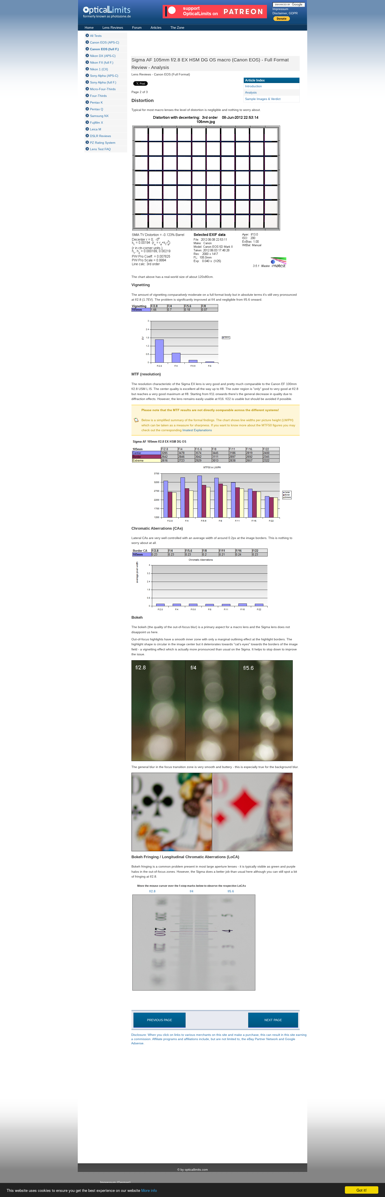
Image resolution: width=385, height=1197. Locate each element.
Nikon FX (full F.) (101, 62)
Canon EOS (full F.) (104, 49)
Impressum (280, 9)
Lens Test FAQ (100, 149)
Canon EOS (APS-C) (104, 42)
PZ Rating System (102, 142)
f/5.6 (231, 891)
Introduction (253, 86)
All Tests (96, 35)
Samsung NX (99, 116)
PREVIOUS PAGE (159, 1020)
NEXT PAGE (273, 1020)
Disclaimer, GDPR (285, 13)
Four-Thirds (98, 96)
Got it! (361, 1190)
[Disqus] (215, 1104)
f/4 (191, 891)
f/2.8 (152, 891)
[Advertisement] (102, 223)
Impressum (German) (115, 1182)
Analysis (251, 92)
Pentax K (96, 102)
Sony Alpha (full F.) (103, 82)
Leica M (95, 129)
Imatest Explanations (197, 430)
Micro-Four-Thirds (103, 89)
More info (149, 1190)
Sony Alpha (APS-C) (104, 75)
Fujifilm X (96, 122)
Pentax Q (96, 109)
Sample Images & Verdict (263, 99)
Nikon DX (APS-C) (103, 56)
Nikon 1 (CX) (99, 69)
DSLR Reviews (100, 136)
